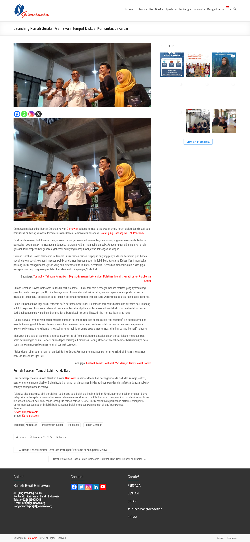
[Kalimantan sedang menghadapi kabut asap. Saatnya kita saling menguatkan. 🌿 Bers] (172, 64)
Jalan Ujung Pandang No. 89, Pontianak (122, 233)
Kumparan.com (30, 415)
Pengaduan (214, 9)
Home (129, 9)
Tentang (184, 9)
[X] (38, 114)
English (220, 538)
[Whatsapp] (24, 114)
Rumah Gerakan (93, 425)
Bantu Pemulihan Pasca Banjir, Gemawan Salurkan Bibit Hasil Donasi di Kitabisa (99, 459)
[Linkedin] (95, 487)
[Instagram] (31, 114)
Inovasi (198, 9)
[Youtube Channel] (103, 487)
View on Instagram (198, 141)
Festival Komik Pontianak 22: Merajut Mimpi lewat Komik (118, 363)
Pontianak (73, 425)
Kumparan (31, 425)
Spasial (169, 9)
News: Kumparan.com (26, 412)
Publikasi (155, 9)
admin (22, 436)
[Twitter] (81, 487)
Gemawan (72, 228)
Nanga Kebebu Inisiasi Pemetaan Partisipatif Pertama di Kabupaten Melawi (62, 450)
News (141, 9)
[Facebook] (17, 114)
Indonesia (231, 538)
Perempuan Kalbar (52, 425)
